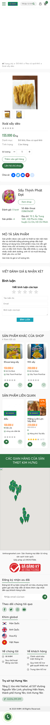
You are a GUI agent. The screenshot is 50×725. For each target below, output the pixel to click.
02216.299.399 (14, 699)
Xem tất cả (9, 339)
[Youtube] (24, 609)
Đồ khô (21, 140)
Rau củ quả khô (34, 140)
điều (6, 419)
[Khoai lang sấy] (13, 351)
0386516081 (27, 211)
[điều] (13, 408)
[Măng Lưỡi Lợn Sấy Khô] (37, 408)
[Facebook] (4, 609)
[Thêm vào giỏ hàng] (6, 385)
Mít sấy (31, 362)
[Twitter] (11, 609)
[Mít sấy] (37, 351)
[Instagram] (17, 609)
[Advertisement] (25, 36)
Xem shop (27, 202)
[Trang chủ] (13, 4)
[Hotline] (8, 717)
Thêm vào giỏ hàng (14, 159)
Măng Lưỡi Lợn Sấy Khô (35, 420)
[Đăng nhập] (40, 4)
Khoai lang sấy (11, 362)
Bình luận (25, 320)
